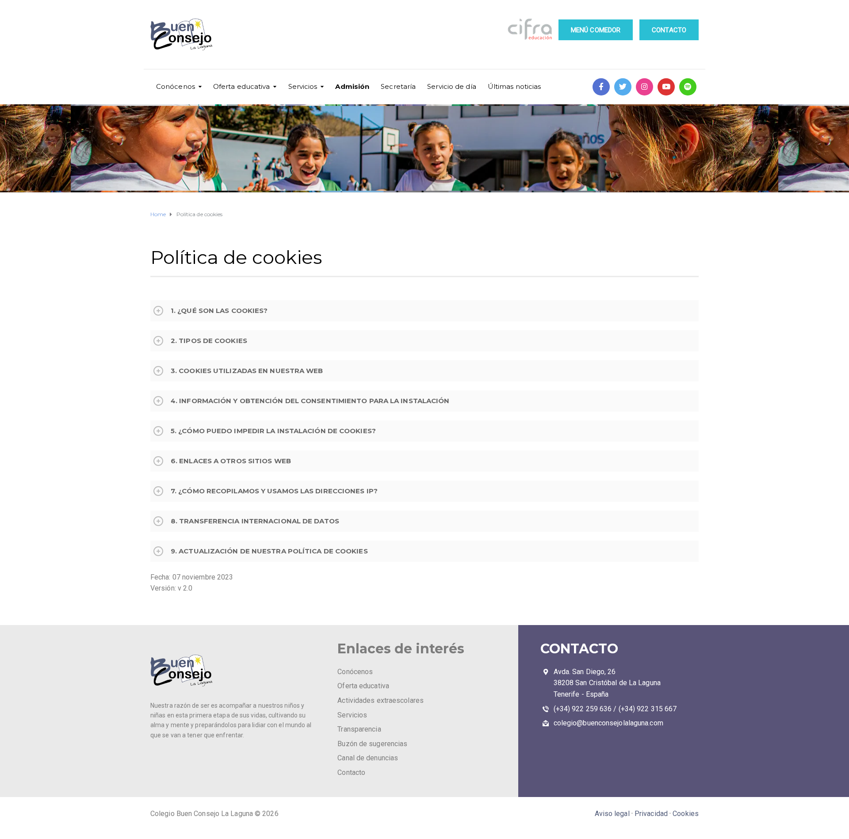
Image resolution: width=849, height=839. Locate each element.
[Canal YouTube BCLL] (666, 87)
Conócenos (175, 86)
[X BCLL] (623, 87)
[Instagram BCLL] (644, 87)
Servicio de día (451, 86)
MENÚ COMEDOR (595, 30)
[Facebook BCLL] (601, 87)
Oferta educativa (241, 86)
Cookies (686, 813)
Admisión (352, 86)
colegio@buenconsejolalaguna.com (608, 723)
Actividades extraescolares (380, 700)
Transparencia (359, 729)
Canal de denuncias (367, 758)
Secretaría (398, 86)
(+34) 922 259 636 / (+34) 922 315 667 (615, 709)
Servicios (302, 86)
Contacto (351, 772)
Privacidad (651, 813)
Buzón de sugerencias (372, 744)
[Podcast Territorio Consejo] (688, 87)
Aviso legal (612, 813)
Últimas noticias (514, 86)
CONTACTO (669, 30)
